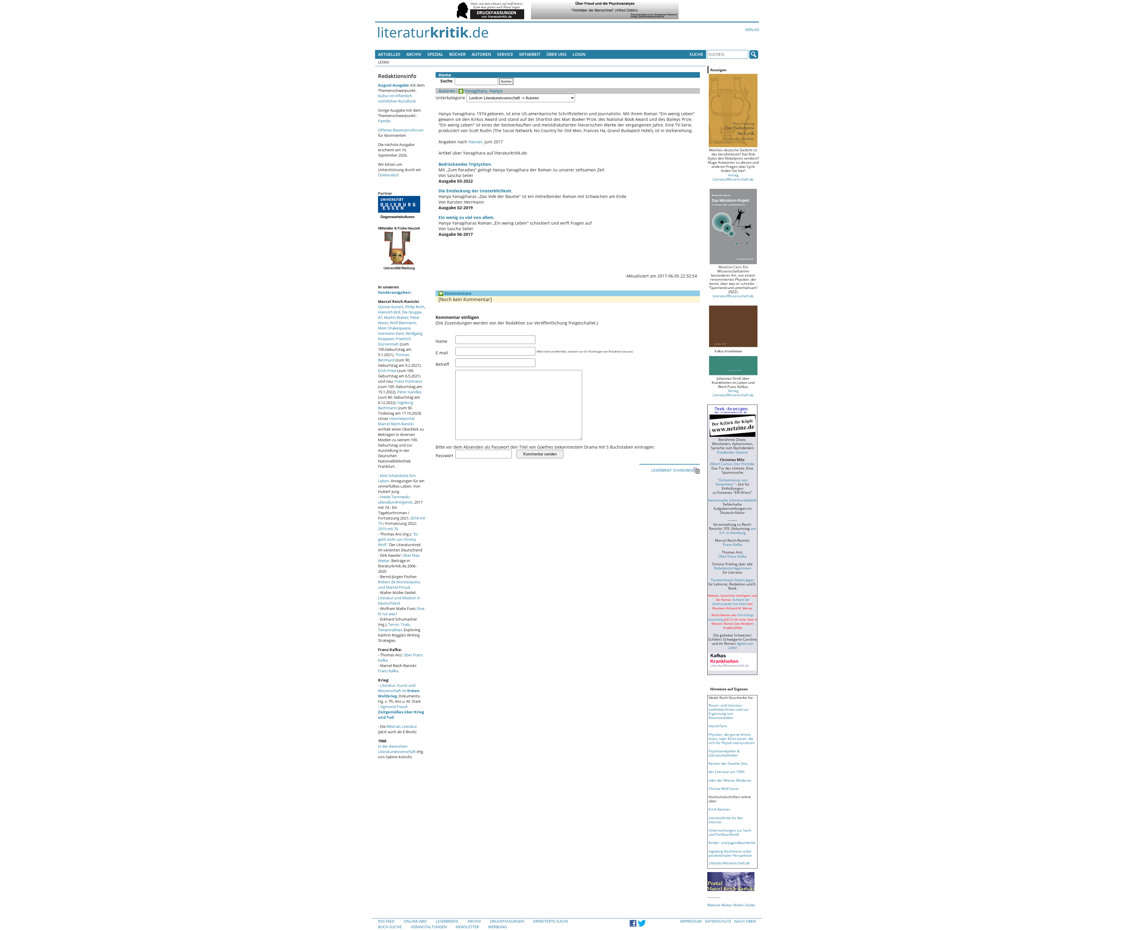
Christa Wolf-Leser (723, 788)
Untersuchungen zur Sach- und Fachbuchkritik (730, 832)
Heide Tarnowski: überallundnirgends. (395, 499)
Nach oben (745, 921)
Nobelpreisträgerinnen (732, 568)
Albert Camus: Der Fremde (732, 463)
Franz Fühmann (408, 381)
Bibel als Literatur (402, 726)
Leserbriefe (447, 921)
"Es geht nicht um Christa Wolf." (398, 539)
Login (579, 54)
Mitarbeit (529, 54)
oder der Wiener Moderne (729, 780)
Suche (696, 54)
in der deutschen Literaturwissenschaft (397, 749)
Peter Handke (409, 392)
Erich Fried (387, 370)
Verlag (752, 29)
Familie (384, 121)
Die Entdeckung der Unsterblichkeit (475, 191)
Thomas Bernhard (393, 357)
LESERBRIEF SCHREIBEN (672, 470)
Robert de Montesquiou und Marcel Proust (399, 584)
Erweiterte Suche (550, 921)
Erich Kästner (719, 809)
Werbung (497, 926)
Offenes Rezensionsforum (400, 130)
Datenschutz (718, 921)
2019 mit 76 (388, 528)
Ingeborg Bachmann (395, 405)
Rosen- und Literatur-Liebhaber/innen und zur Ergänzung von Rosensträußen (728, 711)
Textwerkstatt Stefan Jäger (732, 579)
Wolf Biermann (403, 322)
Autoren (481, 54)
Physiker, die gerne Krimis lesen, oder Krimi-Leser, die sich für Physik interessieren (731, 738)
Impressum (691, 921)
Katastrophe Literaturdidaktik (732, 500)
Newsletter (467, 926)
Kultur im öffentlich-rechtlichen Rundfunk (397, 98)
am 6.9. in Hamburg (737, 530)
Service (505, 54)
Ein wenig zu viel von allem (466, 217)
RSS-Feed (386, 921)
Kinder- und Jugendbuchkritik (731, 842)
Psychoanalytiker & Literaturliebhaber (724, 753)
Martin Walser (396, 317)
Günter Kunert (390, 306)
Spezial (435, 54)
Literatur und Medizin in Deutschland (399, 600)
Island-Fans (717, 725)
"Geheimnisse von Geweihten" (731, 482)
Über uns (556, 54)
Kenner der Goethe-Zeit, (728, 763)
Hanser (475, 142)
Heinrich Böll (389, 312)
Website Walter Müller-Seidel (731, 905)
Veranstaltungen (429, 926)
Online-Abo (388, 175)
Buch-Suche (390, 926)
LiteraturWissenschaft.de (733, 295)
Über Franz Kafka (732, 556)
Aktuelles (389, 54)
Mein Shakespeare (394, 328)
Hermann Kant (391, 333)
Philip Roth (414, 306)
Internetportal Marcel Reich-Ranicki (396, 421)
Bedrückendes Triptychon (465, 164)
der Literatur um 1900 (726, 771)
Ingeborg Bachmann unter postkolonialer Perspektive (730, 853)
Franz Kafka (388, 670)
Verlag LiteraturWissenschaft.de (733, 177)
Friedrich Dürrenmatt (394, 341)
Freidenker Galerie (732, 452)
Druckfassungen (507, 921)
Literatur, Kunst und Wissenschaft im (399, 691)
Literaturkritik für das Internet (725, 819)
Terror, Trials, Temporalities (394, 627)
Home (445, 75)
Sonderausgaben (394, 292)
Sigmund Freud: (401, 712)
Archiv (413, 54)
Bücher (457, 54)
